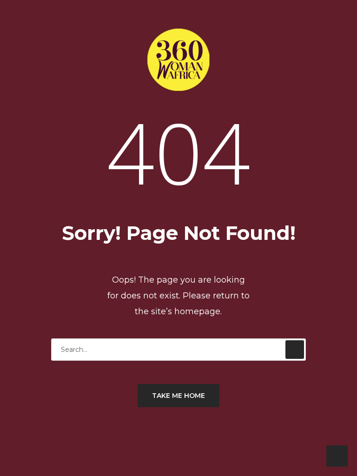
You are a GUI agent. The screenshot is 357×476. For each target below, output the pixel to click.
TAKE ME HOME (178, 395)
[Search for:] (178, 349)
